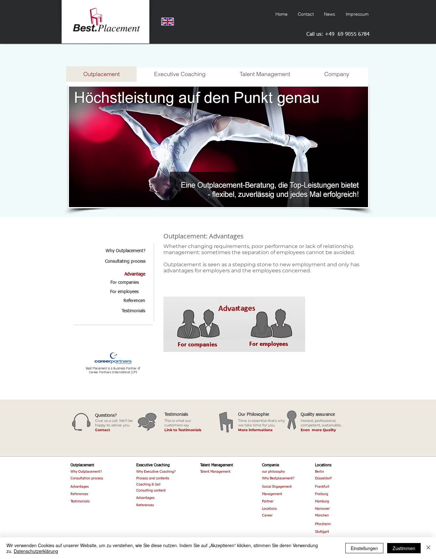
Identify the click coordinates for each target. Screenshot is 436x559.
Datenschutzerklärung (36, 551)
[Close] (428, 548)
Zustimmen (404, 548)
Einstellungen (364, 548)
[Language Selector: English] (170, 21)
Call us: (315, 34)
